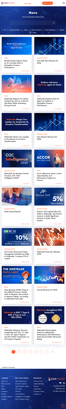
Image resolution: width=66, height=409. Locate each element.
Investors (4, 391)
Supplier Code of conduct (6, 398)
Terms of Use (38, 381)
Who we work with (5, 385)
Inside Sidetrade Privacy (39, 385)
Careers (3, 394)
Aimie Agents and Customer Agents (21, 382)
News (3, 389)
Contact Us (37, 394)
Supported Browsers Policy (39, 390)
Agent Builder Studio (22, 386)
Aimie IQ (18, 391)
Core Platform (20, 394)
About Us (4, 381)
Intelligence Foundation (22, 396)
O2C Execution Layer (22, 399)
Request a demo (47, 3)
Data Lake (27, 3)
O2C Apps (18, 389)
